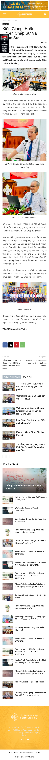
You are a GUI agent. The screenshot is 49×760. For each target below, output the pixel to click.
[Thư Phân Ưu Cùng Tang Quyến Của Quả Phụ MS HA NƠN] (8, 608)
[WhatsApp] (22, 344)
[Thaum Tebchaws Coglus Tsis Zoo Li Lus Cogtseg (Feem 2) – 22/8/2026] (8, 586)
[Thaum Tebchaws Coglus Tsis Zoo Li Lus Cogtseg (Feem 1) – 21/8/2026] (8, 673)
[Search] (45, 14)
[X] (10, 344)
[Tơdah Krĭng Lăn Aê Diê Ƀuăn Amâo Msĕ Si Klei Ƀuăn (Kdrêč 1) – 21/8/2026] (8, 652)
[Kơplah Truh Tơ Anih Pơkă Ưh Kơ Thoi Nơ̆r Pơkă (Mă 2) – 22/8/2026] (8, 565)
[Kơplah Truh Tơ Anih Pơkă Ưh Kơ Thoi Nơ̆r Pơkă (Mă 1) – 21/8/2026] (8, 662)
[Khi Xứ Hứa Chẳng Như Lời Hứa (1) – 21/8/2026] (8, 641)
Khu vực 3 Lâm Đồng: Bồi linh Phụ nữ (29, 682)
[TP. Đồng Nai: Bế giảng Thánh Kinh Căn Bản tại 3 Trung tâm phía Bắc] (9, 447)
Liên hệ (37, 752)
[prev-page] (4, 456)
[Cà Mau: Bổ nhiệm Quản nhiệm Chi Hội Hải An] (9, 398)
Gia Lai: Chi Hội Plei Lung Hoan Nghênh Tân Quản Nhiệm (36, 363)
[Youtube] (27, 739)
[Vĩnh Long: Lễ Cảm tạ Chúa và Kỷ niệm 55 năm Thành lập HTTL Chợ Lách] (9, 411)
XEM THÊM (27, 377)
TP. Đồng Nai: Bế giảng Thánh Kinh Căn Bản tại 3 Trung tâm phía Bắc (30, 447)
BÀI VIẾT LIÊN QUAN (12, 377)
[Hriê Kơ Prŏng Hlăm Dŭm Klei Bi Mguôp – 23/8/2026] (8, 500)
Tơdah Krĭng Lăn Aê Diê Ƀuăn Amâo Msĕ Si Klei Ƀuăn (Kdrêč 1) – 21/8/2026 (29, 651)
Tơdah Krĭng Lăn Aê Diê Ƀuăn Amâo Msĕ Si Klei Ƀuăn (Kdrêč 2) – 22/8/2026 (29, 575)
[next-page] (8, 456)
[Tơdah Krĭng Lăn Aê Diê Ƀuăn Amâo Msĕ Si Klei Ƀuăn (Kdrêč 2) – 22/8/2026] (8, 576)
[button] (4, 14)
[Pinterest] (16, 344)
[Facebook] (5, 344)
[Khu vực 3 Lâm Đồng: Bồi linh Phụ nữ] (9, 435)
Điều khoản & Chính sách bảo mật (21, 752)
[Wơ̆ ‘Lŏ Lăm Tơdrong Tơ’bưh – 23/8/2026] (8, 510)
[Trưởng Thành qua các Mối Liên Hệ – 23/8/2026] (24, 480)
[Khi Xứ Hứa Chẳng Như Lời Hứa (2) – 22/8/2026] (8, 554)
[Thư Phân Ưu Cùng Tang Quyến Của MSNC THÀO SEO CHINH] (8, 532)
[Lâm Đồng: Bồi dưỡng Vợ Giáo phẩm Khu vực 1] (9, 423)
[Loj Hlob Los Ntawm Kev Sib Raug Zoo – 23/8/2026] (8, 521)
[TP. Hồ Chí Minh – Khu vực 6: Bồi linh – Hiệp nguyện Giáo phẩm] (9, 386)
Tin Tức (14, 20)
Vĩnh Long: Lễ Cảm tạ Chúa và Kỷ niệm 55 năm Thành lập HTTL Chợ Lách (30, 411)
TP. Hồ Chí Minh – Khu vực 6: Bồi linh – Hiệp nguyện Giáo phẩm (29, 386)
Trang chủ (6, 20)
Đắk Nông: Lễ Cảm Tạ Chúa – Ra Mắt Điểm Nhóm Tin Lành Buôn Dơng (12, 364)
